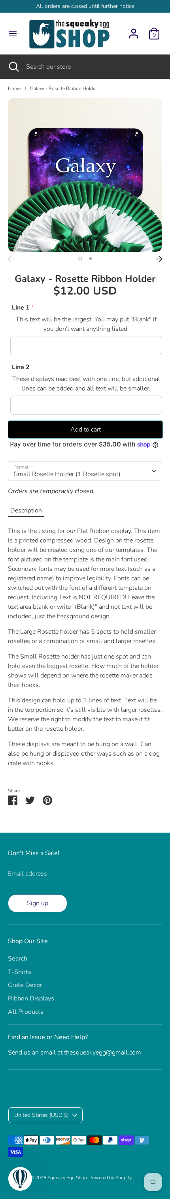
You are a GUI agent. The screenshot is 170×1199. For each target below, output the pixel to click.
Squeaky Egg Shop (67, 1178)
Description (26, 510)
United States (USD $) (41, 1115)
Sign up (37, 903)
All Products (25, 1012)
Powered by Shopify (110, 1178)
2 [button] (90, 258)
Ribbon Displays (31, 998)
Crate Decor (25, 985)
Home (14, 88)
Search (17, 958)
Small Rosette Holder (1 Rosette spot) (67, 474)
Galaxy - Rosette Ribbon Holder (63, 88)
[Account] (134, 30)
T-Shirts (19, 972)
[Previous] (10, 259)
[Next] (159, 259)
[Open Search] (13, 66)
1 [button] (80, 259)
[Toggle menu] (13, 33)
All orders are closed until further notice (85, 6)
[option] (85, 175)
